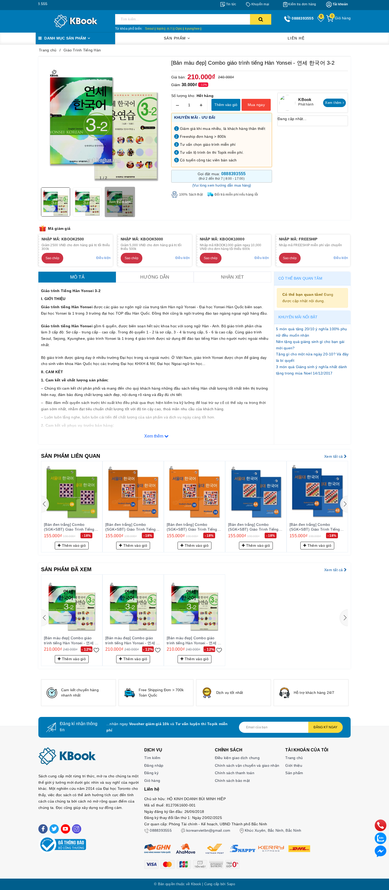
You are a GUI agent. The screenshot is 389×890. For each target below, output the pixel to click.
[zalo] (380, 838)
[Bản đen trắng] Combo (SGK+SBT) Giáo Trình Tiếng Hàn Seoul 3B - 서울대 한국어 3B (192, 527)
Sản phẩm (176, 38)
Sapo (231, 884)
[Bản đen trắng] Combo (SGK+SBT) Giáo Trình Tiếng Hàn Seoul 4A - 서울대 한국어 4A (253, 527)
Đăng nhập (153, 765)
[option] (78, 692)
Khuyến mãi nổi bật (298, 317)
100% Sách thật (191, 194)
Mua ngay (256, 105)
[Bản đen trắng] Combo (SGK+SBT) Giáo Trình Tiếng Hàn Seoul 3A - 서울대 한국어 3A (130, 527)
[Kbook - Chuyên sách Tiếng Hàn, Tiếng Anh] (75, 21)
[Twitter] (54, 829)
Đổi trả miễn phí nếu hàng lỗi (236, 194)
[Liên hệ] (380, 851)
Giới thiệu (293, 765)
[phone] (380, 825)
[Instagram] (76, 829)
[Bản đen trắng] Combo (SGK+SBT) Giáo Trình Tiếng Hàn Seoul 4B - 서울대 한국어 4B (315, 527)
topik (160, 28)
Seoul (149, 28)
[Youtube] (65, 829)
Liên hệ (296, 38)
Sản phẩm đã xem (66, 569)
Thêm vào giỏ (225, 105)
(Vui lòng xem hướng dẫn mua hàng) (221, 185)
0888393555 (161, 830)
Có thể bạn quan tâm (300, 278)
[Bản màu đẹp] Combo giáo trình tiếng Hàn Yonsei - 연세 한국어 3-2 (71, 640)
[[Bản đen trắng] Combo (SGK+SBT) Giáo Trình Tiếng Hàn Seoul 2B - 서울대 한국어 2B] (71, 491)
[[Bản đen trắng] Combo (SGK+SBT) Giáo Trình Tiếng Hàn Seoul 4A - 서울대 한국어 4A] (256, 491)
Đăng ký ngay (325, 727)
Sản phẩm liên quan (70, 456)
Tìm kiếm (152, 758)
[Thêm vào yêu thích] (96, 649)
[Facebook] (43, 829)
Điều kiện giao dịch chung (237, 758)
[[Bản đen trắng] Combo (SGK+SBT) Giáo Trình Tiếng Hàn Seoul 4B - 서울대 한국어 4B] (317, 491)
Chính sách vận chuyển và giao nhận (247, 765)
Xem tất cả (334, 456)
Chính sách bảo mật (232, 780)
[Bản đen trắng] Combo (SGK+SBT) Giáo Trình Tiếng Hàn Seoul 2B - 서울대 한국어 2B (69, 527)
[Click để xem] (103, 121)
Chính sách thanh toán (234, 773)
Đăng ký (151, 773)
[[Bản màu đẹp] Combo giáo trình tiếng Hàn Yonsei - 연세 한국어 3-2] (71, 605)
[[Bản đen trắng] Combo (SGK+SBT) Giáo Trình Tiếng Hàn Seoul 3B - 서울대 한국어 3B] (194, 491)
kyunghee (192, 28)
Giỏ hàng (152, 780)
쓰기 (169, 28)
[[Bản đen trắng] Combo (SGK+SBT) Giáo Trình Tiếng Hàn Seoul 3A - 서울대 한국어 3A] (133, 491)
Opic (178, 28)
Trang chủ (294, 758)
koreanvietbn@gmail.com (208, 830)
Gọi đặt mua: (222, 175)
